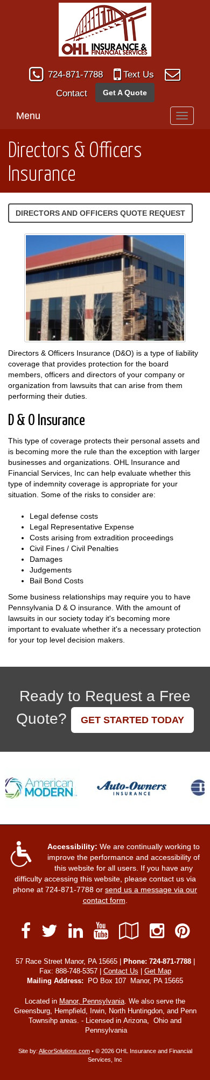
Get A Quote (125, 92)
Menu (28, 115)
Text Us (138, 74)
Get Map (157, 971)
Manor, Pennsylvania (91, 1001)
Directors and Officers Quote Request (100, 213)
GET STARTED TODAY (132, 720)
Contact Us (120, 971)
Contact (71, 93)
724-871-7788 (75, 74)
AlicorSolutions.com (64, 1051)
